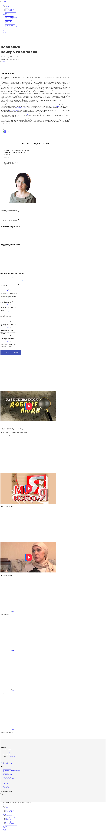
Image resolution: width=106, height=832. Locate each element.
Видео (4, 30)
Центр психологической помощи (10, 789)
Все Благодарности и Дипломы (11, 352)
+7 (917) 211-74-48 (10, 756)
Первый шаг (8, 21)
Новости (5, 28)
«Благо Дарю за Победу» (21, 107)
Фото (4, 29)
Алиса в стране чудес (10, 24)
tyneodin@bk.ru (9, 759)
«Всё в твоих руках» (13, 110)
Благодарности (8, 10)
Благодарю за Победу (10, 25)
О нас (4, 5)
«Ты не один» (47, 104)
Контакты (5, 32)
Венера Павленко (9, 9)
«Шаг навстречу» (24, 114)
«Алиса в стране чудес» (26, 109)
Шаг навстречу (8, 20)
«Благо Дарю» (56, 106)
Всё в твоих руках (9, 16)
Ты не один (7, 6)
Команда (7, 8)
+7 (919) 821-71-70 (10, 752)
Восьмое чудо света (10, 22)
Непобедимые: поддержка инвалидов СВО (11, 18)
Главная (5, 4)
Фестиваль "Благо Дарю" (11, 26)
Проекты (5, 14)
